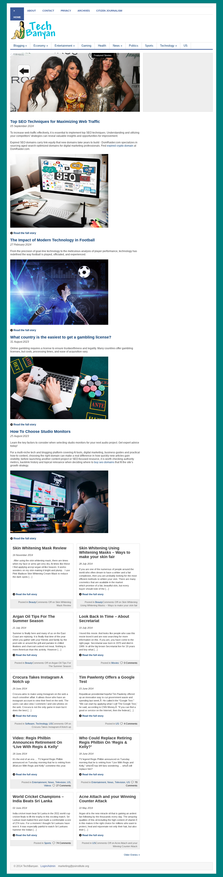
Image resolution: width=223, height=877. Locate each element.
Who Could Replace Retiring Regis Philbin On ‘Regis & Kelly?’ (105, 742)
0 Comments (130, 663)
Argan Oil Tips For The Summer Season (34, 618)
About (31, 10)
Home (17, 17)
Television (60, 782)
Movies (115, 663)
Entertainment (65, 45)
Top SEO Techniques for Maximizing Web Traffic (55, 121)
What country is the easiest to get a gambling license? (60, 337)
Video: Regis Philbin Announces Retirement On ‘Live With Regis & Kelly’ (37, 742)
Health (102, 45)
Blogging (20, 45)
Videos (47, 785)
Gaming (86, 45)
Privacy (66, 10)
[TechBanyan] (33, 38)
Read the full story (25, 233)
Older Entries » (132, 854)
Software (29, 723)
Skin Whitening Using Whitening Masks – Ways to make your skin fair (104, 552)
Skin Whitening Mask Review (39, 548)
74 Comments (63, 843)
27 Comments (63, 785)
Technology (168, 45)
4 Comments (130, 723)
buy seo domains (104, 462)
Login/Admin (48, 866)
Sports (149, 45)
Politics (133, 45)
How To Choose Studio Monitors (40, 431)
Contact (48, 10)
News (117, 45)
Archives (84, 10)
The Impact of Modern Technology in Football (52, 240)
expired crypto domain (120, 145)
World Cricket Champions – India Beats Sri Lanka (38, 798)
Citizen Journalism (109, 10)
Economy (41, 45)
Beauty (32, 602)
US (186, 45)
